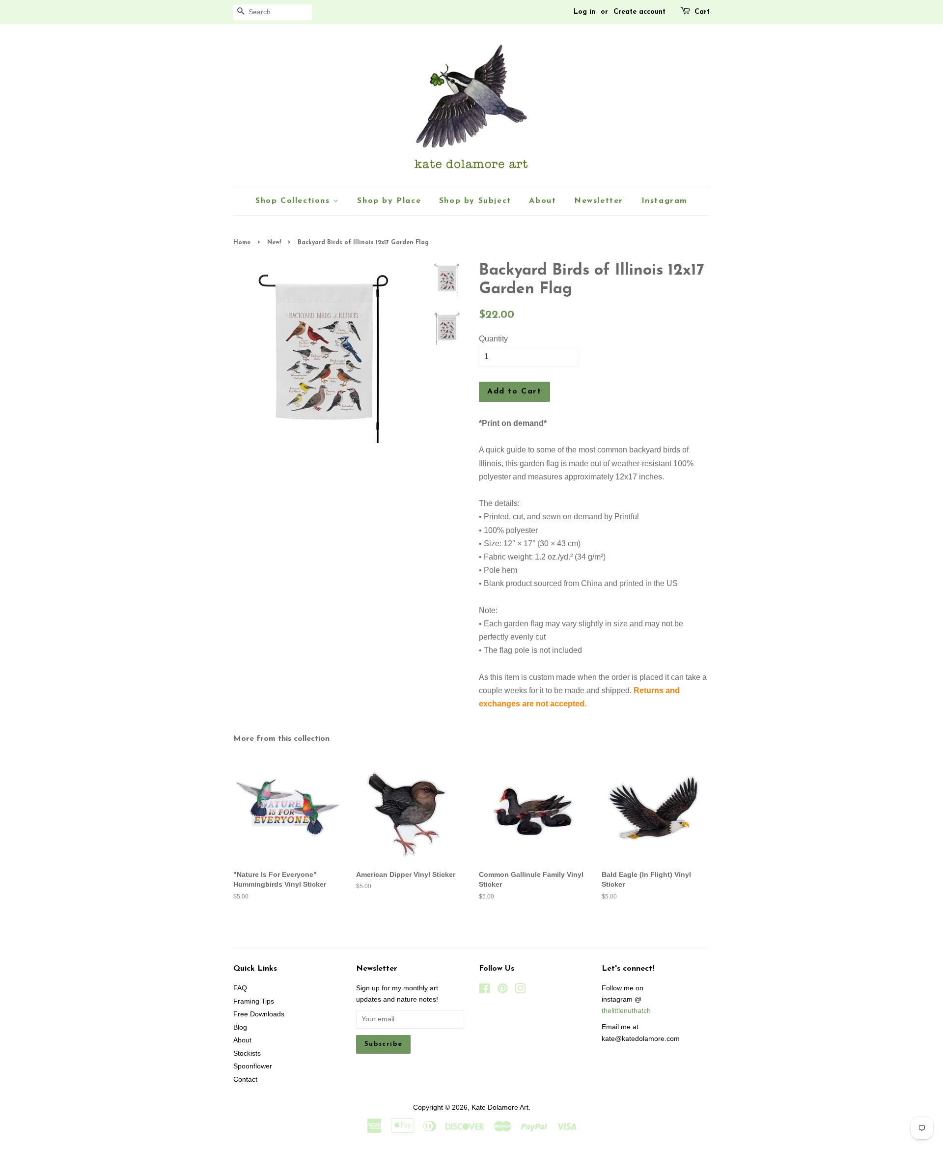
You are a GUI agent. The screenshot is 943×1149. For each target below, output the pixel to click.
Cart (702, 12)
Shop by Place (389, 201)
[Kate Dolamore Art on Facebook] (484, 990)
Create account (639, 12)
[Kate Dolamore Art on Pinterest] (502, 990)
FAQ (240, 988)
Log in (584, 12)
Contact (245, 1079)
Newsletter (598, 201)
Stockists (247, 1053)
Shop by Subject (475, 201)
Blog (240, 1027)
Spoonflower (252, 1066)
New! (274, 243)
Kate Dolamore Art (500, 1107)
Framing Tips (253, 1001)
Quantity (493, 339)
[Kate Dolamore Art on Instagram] (520, 990)
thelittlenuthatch (626, 1010)
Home (241, 243)
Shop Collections (294, 201)
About (542, 201)
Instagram (664, 201)
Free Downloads (258, 1014)
